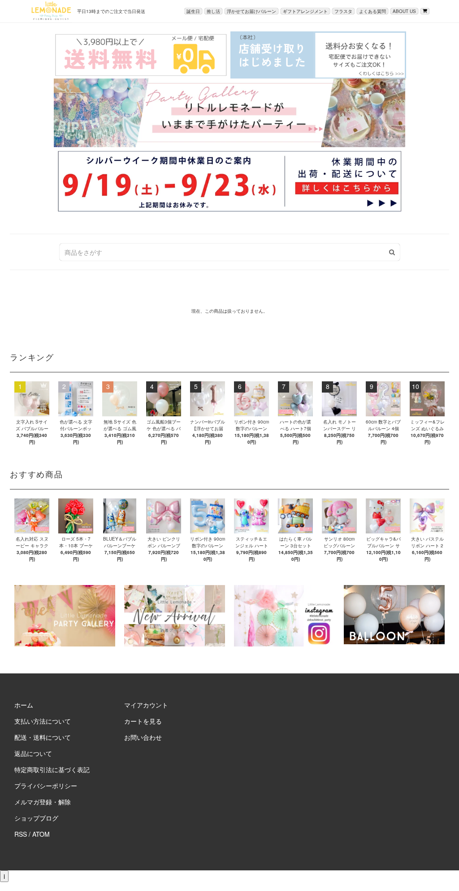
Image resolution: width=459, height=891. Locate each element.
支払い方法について (42, 720)
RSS (20, 834)
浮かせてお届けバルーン (251, 11)
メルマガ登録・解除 (42, 801)
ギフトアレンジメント (305, 11)
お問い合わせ (143, 737)
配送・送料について (42, 737)
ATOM (41, 834)
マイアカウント (146, 704)
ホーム (23, 704)
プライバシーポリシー (45, 785)
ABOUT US (404, 11)
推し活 (213, 11)
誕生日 (193, 11)
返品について (33, 753)
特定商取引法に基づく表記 (52, 769)
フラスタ (343, 11)
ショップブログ (36, 817)
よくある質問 (372, 11)
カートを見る (143, 720)
